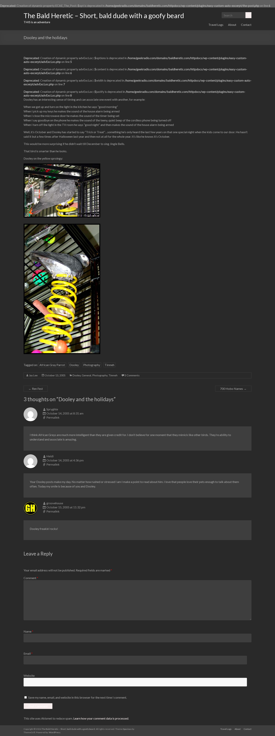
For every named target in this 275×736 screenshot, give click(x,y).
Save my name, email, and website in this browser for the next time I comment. (77, 697)
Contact (246, 24)
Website (29, 675)
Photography (91, 365)
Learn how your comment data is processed (100, 718)
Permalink (52, 417)
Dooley (74, 365)
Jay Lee (33, 375)
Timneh (109, 365)
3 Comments (132, 375)
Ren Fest (35, 388)
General (86, 375)
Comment (31, 578)
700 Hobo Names (233, 388)
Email (28, 653)
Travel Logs (215, 24)
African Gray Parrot (52, 365)
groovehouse (54, 503)
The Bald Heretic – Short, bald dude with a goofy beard (104, 15)
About (232, 24)
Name (28, 631)
